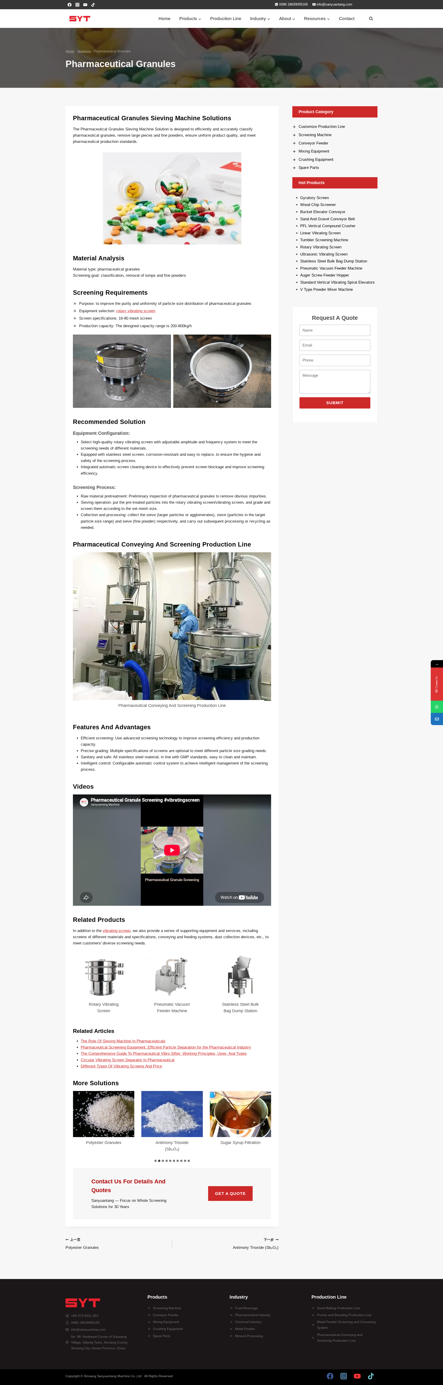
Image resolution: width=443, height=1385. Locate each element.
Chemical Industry (248, 1322)
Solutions (84, 51)
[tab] (155, 1161)
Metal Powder (245, 1329)
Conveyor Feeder (166, 1315)
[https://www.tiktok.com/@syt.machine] (370, 1376)
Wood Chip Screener (318, 205)
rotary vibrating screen (135, 311)
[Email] (437, 719)
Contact (346, 18)
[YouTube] (85, 5)
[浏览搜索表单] (371, 18)
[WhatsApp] (437, 707)
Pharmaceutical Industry (252, 1315)
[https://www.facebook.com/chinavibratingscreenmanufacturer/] (330, 1376)
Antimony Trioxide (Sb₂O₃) (172, 1145)
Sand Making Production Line (338, 1308)
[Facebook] (69, 5)
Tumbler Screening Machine (324, 240)
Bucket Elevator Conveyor (322, 212)
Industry (239, 1297)
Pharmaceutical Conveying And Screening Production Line (172, 705)
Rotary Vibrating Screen (104, 1007)
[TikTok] (93, 5)
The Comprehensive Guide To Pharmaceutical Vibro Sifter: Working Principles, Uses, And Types (164, 1053)
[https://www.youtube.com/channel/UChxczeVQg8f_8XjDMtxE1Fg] (357, 1376)
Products (157, 1297)
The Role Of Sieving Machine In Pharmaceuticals (123, 1041)
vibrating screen (116, 931)
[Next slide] (263, 1123)
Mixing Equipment (166, 1322)
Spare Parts (161, 1336)
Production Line (225, 18)
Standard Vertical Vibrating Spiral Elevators (337, 282)
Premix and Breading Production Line (344, 1315)
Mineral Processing (249, 1336)
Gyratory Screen (314, 198)
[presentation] (172, 626)
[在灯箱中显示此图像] (122, 371)
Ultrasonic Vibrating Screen (323, 254)
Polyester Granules (103, 1142)
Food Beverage (246, 1308)
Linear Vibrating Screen (321, 233)
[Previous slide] (80, 1123)
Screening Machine (167, 1308)
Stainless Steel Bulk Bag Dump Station (240, 1007)
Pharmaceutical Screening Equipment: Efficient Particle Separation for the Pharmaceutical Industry (166, 1047)
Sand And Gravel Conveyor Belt (327, 219)
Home (165, 18)
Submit (335, 402)
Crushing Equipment (168, 1329)
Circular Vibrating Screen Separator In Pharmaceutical (127, 1060)
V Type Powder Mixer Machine (326, 289)
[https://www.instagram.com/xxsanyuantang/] (343, 1376)
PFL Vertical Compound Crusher (328, 226)
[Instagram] (77, 5)
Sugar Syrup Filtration (240, 1142)
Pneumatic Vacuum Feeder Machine (172, 1007)
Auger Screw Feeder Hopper (324, 275)
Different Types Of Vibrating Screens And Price (121, 1066)
